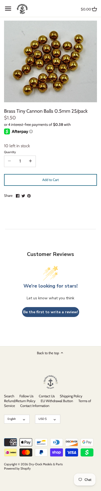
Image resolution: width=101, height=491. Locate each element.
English (12, 419)
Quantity (10, 152)
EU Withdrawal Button (57, 401)
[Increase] (30, 161)
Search (9, 396)
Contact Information (34, 405)
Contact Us (47, 396)
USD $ (43, 419)
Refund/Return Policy (20, 401)
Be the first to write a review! (50, 312)
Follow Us (26, 396)
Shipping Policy (71, 396)
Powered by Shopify (17, 468)
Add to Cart (50, 179)
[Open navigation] (8, 9)
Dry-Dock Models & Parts (46, 464)
